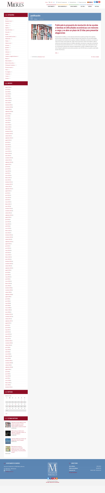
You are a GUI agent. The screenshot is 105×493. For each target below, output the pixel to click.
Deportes (7, 27)
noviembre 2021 (8, 210)
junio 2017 (7, 327)
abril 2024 (7, 149)
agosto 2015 (7, 369)
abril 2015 (7, 378)
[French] (92, 2)
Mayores (7, 58)
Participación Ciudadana (10, 65)
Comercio (7, 23)
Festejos (6, 41)
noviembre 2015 (8, 362)
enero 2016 (7, 358)
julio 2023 (7, 166)
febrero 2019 (7, 283)
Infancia (6, 49)
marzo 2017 (7, 334)
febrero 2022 (7, 204)
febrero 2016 (7, 356)
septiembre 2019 (8, 268)
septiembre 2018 (8, 294)
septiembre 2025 (8, 111)
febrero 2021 (7, 230)
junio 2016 (7, 347)
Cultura (6, 25)
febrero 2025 (7, 127)
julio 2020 (7, 246)
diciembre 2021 (8, 208)
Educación (7, 32)
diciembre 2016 (8, 340)
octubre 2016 (7, 345)
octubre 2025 (7, 109)
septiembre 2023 (8, 162)
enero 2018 (7, 312)
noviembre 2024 (8, 133)
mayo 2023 (7, 171)
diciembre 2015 (8, 360)
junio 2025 (7, 118)
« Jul (6, 413)
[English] (90, 2)
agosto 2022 (7, 190)
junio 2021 (7, 221)
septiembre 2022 (8, 188)
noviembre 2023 (8, 157)
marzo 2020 (7, 254)
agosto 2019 (7, 270)
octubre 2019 (7, 265)
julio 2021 (7, 219)
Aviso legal (47, 482)
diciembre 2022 (8, 182)
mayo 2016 (7, 349)
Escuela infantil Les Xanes (10, 36)
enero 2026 (7, 102)
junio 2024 (7, 144)
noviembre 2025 (8, 107)
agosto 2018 (7, 296)
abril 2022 (7, 199)
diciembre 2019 (8, 261)
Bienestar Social (41, 56)
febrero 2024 (7, 153)
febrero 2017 (7, 336)
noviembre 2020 (8, 237)
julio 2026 (7, 89)
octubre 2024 (8, 135)
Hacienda (7, 45)
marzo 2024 (7, 151)
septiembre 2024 (8, 138)
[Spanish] (88, 2)
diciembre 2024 (8, 131)
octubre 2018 (7, 292)
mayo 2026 (7, 93)
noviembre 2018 (8, 290)
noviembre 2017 (8, 316)
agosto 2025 (7, 113)
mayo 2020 (7, 250)
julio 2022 (7, 193)
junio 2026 (7, 91)
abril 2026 (7, 96)
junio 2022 (7, 195)
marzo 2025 (7, 124)
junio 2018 (7, 301)
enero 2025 (7, 129)
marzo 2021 (7, 228)
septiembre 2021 (8, 215)
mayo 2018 (7, 303)
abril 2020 (7, 252)
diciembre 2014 (8, 387)
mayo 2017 (7, 329)
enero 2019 (7, 285)
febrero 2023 (7, 177)
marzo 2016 (7, 354)
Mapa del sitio (52, 482)
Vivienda (7, 78)
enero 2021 (7, 232)
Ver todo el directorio (73, 472)
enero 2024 (7, 155)
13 (15, 404)
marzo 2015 (7, 380)
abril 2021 (7, 226)
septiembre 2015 (8, 367)
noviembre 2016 (8, 343)
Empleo (6, 34)
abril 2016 (7, 351)
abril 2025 (7, 122)
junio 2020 (7, 248)
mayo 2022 (7, 197)
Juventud (7, 54)
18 (9, 406)
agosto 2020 (7, 243)
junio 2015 (7, 373)
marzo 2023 (7, 175)
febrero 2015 (7, 382)
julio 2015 (7, 371)
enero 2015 (7, 384)
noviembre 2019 (8, 263)
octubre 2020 (8, 239)
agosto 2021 (7, 217)
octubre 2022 (7, 186)
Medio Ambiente (8, 60)
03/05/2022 (34, 56)
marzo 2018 (7, 307)
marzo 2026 (7, 98)
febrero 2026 (7, 100)
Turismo (7, 76)
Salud (6, 69)
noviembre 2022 (8, 184)
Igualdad (7, 47)
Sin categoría (7, 71)
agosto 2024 (7, 140)
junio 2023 (7, 168)
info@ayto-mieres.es (9, 471)
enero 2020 (7, 259)
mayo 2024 (7, 146)
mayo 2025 (7, 120)
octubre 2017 (7, 318)
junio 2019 (7, 274)
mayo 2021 (7, 224)
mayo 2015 (7, 376)
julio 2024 (7, 142)
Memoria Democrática (9, 63)
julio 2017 (7, 325)
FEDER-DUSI (7, 38)
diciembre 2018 (8, 287)
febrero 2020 (7, 257)
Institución (7, 52)
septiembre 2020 (8, 241)
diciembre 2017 (8, 314)
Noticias (35, 19)
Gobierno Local (8, 43)
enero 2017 (7, 338)
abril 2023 (7, 173)
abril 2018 (7, 305)
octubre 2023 (7, 160)
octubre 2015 (7, 365)
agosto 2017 (7, 323)
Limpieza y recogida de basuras (11, 56)
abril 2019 (7, 279)
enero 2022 (7, 206)
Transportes (7, 74)
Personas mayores (8, 67)
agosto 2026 (7, 87)
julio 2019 (7, 272)
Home (32, 19)
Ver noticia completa (95, 56)
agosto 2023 (7, 164)
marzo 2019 (7, 281)
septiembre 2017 (8, 321)
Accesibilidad (57, 482)
